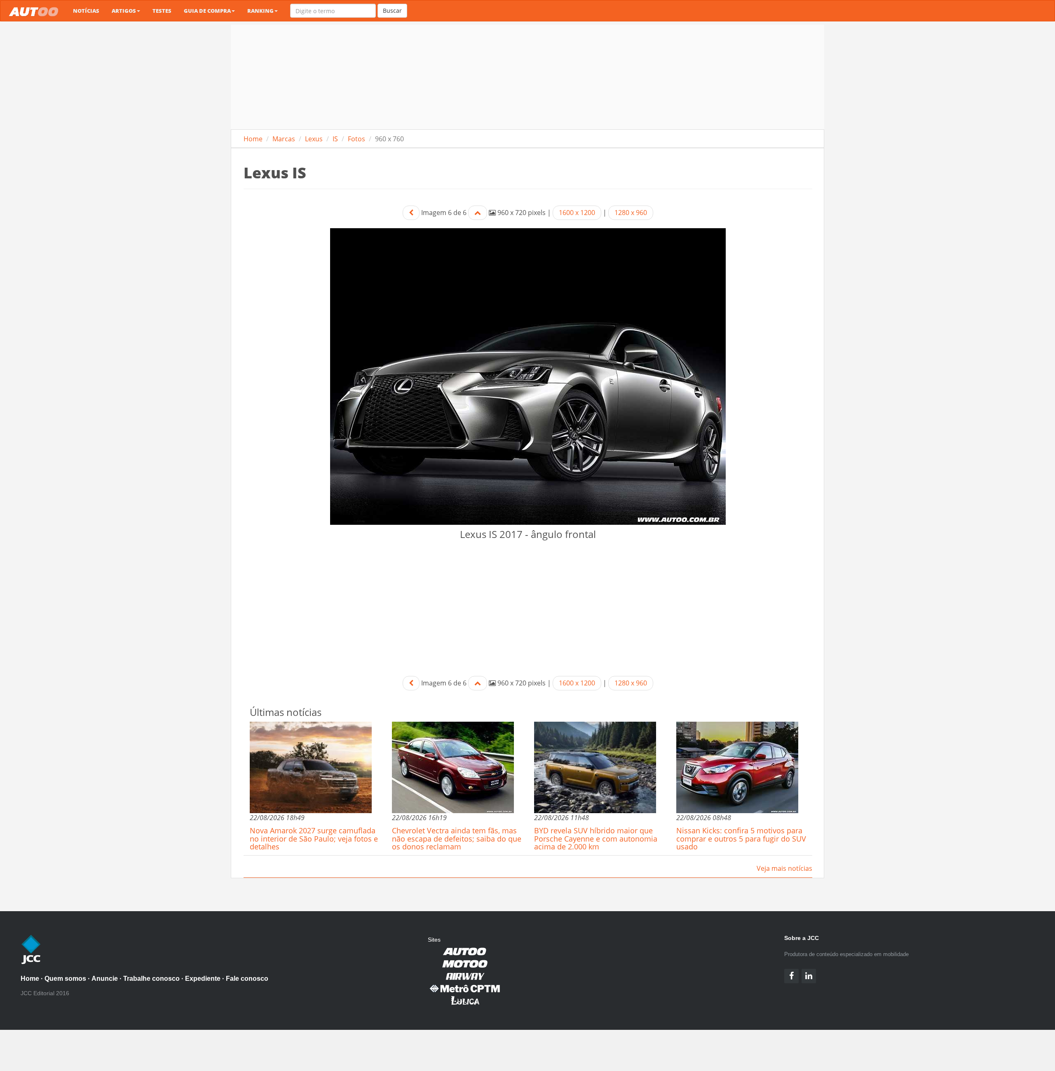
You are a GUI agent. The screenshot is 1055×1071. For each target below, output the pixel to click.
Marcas (283, 138)
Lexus (314, 138)
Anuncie (104, 978)
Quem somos (65, 978)
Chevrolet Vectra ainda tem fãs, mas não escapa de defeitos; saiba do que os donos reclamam (456, 838)
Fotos (356, 138)
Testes (161, 10)
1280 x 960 (630, 212)
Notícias (86, 10)
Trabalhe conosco (151, 978)
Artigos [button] (124, 10)
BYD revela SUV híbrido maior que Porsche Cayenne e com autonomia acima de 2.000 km (595, 838)
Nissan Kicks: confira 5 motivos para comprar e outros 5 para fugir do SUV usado (741, 838)
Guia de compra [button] (207, 10)
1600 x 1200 (577, 212)
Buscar (392, 10)
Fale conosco (247, 978)
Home (253, 138)
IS (335, 138)
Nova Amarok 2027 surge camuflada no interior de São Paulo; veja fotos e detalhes (314, 838)
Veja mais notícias (784, 868)
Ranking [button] (260, 10)
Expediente (202, 978)
